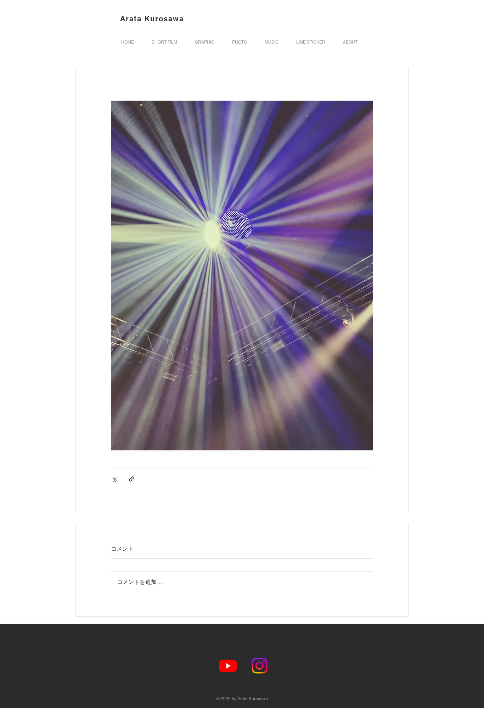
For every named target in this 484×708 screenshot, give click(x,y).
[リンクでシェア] (131, 479)
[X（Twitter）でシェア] (114, 479)
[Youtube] (228, 665)
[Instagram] (259, 665)
